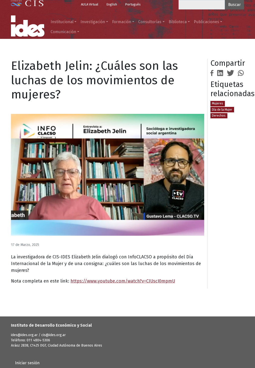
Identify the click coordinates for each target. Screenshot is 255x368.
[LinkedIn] (220, 73)
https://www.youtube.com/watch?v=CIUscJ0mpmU (122, 281)
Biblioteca (178, 21)
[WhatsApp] (241, 73)
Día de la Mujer (222, 109)
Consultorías (149, 21)
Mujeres (217, 103)
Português (133, 4)
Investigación (92, 21)
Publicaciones (206, 21)
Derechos (219, 115)
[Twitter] (230, 73)
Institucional (62, 21)
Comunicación (63, 31)
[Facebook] (211, 73)
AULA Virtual (89, 4)
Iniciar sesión (27, 363)
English (111, 4)
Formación (121, 21)
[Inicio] (28, 26)
